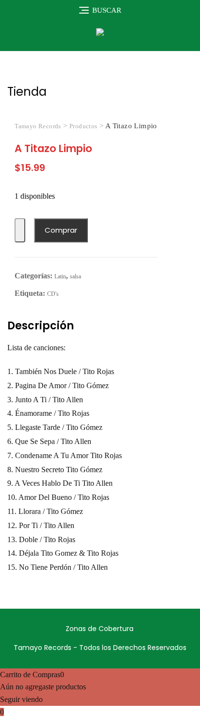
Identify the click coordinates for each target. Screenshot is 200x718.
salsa (75, 276)
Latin (60, 276)
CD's (53, 294)
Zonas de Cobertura (99, 628)
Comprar (61, 230)
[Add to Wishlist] (20, 230)
